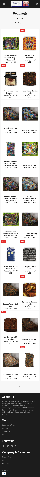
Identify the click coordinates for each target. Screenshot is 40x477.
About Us (5, 463)
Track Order (6, 431)
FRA (8, 470)
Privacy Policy (7, 457)
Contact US (6, 428)
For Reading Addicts (9, 401)
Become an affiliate (8, 425)
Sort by (20, 19)
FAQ (3, 435)
